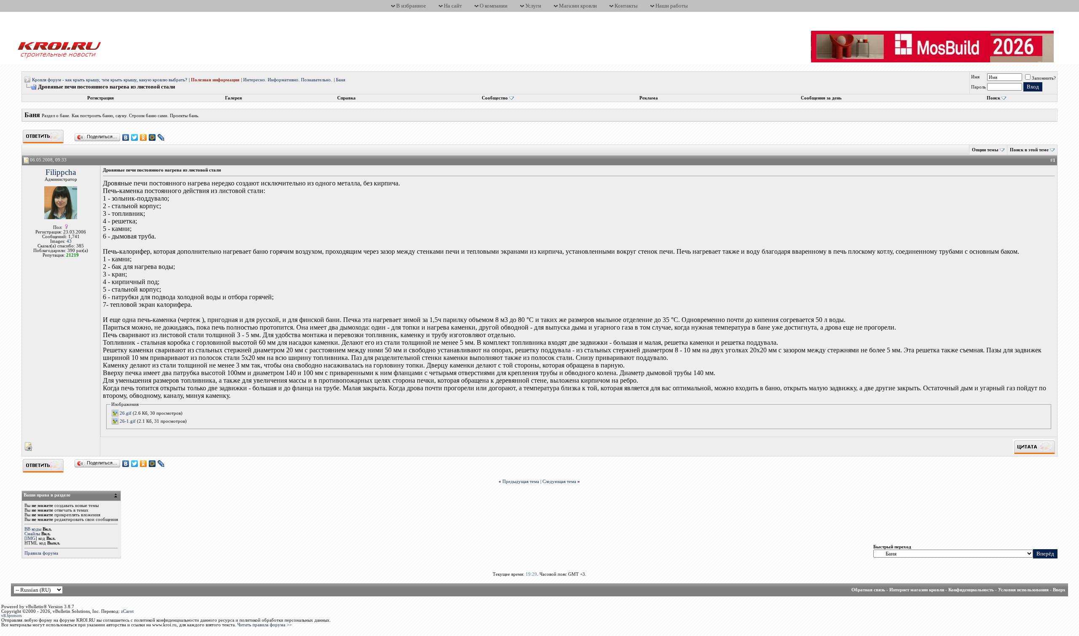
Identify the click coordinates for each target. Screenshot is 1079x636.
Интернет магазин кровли (916, 590)
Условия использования (1023, 590)
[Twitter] (134, 137)
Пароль (978, 87)
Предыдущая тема (520, 481)
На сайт (453, 6)
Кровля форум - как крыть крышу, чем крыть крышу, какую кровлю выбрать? (109, 80)
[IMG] (30, 538)
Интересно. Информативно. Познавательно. (287, 80)
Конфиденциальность (971, 590)
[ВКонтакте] (125, 137)
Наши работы (671, 6)
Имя (975, 77)
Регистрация (100, 98)
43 (69, 241)
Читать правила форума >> (264, 625)
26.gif (126, 413)
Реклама (648, 98)
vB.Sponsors (11, 616)
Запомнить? (1044, 78)
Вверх (1059, 590)
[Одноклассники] (143, 137)
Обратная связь (868, 590)
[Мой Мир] (152, 137)
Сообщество (495, 98)
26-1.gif (128, 421)
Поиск (993, 98)
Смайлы (32, 533)
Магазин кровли (578, 6)
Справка (346, 98)
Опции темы (985, 150)
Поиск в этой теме (1029, 150)
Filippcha (61, 172)
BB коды (32, 529)
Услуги (533, 6)
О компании (493, 6)
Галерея (233, 98)
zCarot (127, 611)
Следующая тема (559, 481)
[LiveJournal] (161, 137)
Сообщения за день (821, 98)
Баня (340, 80)
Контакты (626, 6)
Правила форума (41, 553)
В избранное (411, 6)
